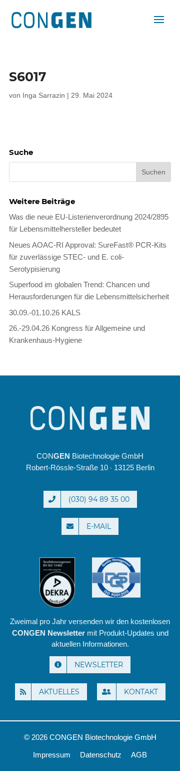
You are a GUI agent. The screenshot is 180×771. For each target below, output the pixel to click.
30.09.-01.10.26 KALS (44, 312)
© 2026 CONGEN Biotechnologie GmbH (90, 737)
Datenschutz (101, 754)
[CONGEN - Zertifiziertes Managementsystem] (116, 607)
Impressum (51, 754)
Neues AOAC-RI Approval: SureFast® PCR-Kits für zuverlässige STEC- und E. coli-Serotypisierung (87, 257)
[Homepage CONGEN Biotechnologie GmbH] (90, 418)
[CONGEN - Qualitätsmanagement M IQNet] (59, 607)
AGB (139, 754)
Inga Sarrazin (43, 95)
